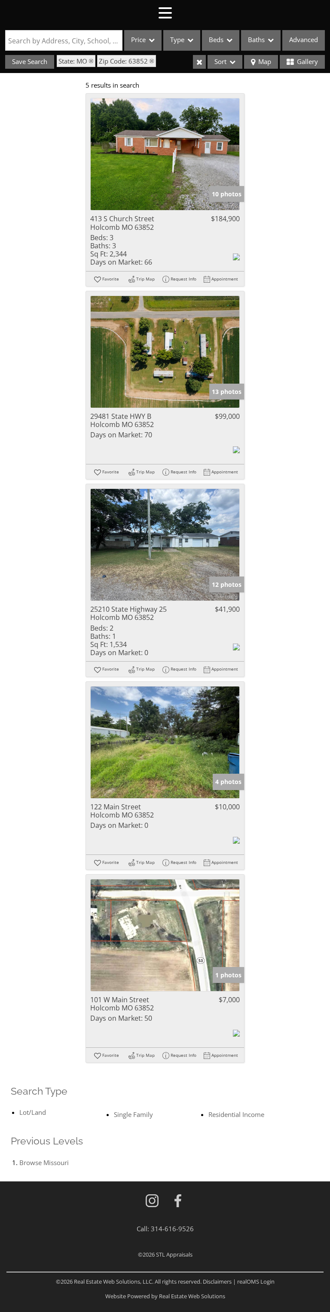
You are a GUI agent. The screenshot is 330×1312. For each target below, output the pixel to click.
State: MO (72, 61)
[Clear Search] (199, 62)
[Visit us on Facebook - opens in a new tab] (177, 1201)
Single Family (133, 1114)
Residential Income (236, 1114)
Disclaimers (217, 1281)
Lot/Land (32, 1112)
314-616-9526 (172, 1228)
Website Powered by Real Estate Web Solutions (165, 1296)
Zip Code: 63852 (123, 61)
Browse (44, 1162)
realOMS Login (256, 1281)
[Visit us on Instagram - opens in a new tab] (152, 1201)
